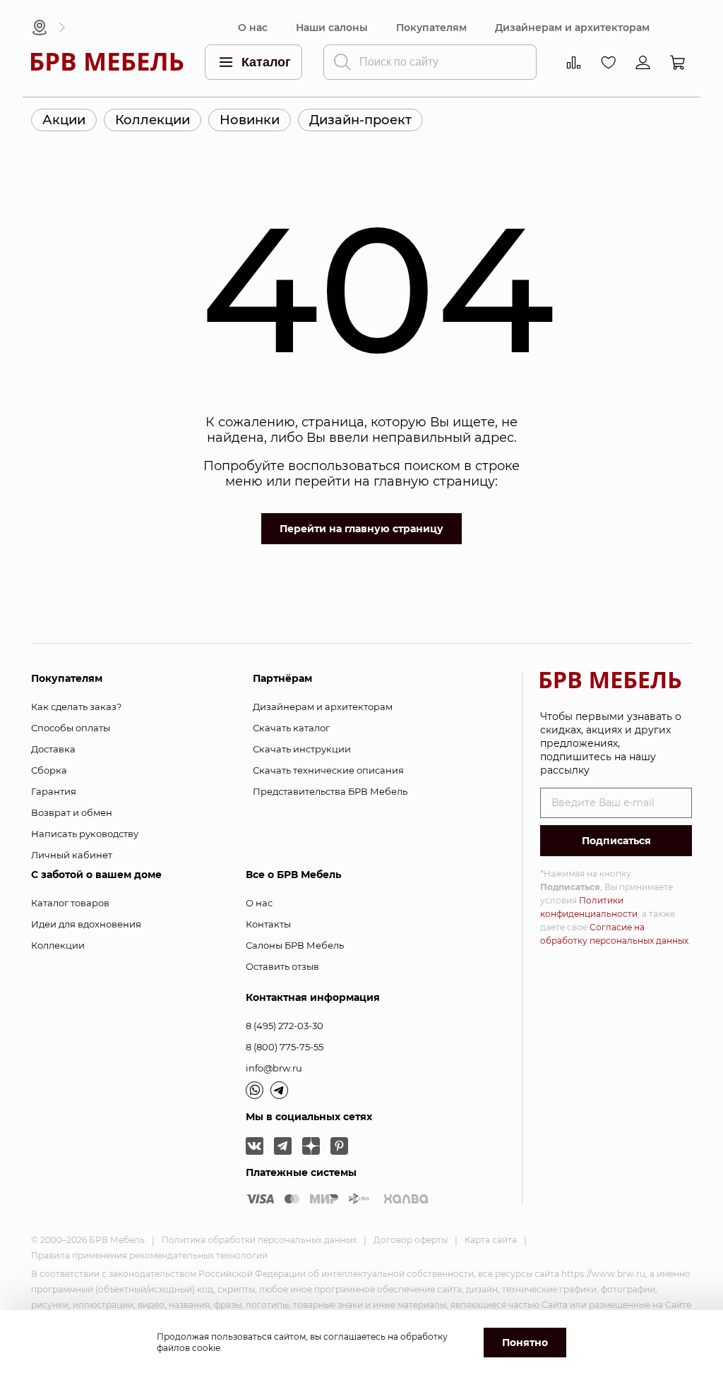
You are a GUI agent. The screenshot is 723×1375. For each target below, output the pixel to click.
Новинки (250, 120)
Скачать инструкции (302, 749)
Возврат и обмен (71, 812)
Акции (63, 120)
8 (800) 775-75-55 (284, 1046)
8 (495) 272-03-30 (284, 1025)
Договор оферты (411, 1240)
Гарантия (53, 791)
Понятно (525, 1342)
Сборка (49, 770)
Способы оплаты (70, 727)
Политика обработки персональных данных (259, 1240)
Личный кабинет (71, 854)
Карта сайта (491, 1240)
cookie (206, 1348)
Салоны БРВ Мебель (295, 945)
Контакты (268, 924)
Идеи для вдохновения (86, 924)
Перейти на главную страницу (361, 528)
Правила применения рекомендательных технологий (149, 1255)
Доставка (53, 749)
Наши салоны (332, 28)
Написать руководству (84, 833)
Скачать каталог (291, 727)
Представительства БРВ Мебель (330, 791)
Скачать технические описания (328, 770)
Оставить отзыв (282, 966)
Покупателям (431, 28)
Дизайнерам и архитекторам (572, 28)
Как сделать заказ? (76, 706)
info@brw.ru (274, 1068)
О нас (253, 28)
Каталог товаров (70, 902)
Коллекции (152, 120)
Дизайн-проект (360, 120)
